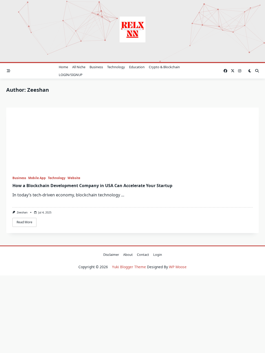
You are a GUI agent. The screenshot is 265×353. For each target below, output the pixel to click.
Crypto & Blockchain (164, 67)
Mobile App (37, 178)
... (122, 195)
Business (96, 67)
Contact (143, 254)
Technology (116, 67)
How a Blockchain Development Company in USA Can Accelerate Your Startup (92, 185)
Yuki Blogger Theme (129, 266)
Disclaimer (111, 254)
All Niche (78, 67)
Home (63, 67)
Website (74, 178)
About (128, 254)
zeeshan (22, 212)
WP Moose (178, 266)
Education (137, 67)
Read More (24, 222)
